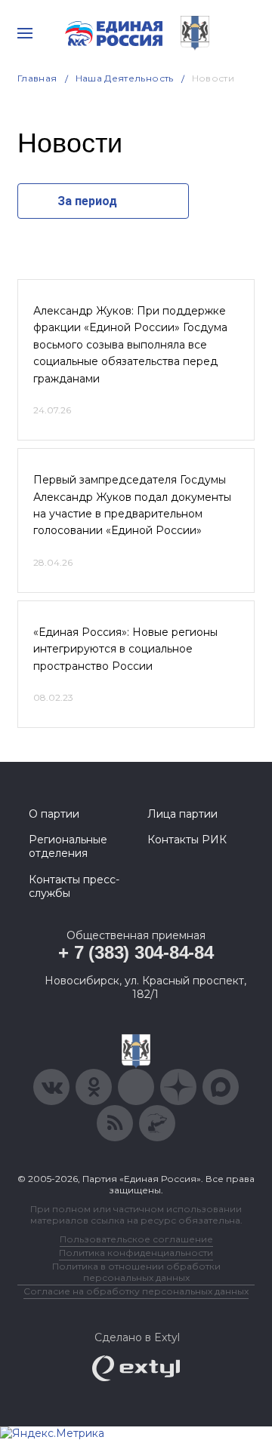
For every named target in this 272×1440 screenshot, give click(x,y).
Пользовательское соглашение (136, 1239)
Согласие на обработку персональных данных (136, 1291)
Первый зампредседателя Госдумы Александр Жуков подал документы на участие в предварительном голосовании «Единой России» (132, 505)
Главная (37, 78)
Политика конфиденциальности (136, 1252)
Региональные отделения (68, 846)
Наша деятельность (125, 78)
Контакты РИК (187, 839)
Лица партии (182, 814)
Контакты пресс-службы (74, 886)
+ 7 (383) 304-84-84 (135, 952)
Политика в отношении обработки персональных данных (136, 1271)
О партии (54, 814)
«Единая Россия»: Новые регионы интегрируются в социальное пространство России (125, 649)
